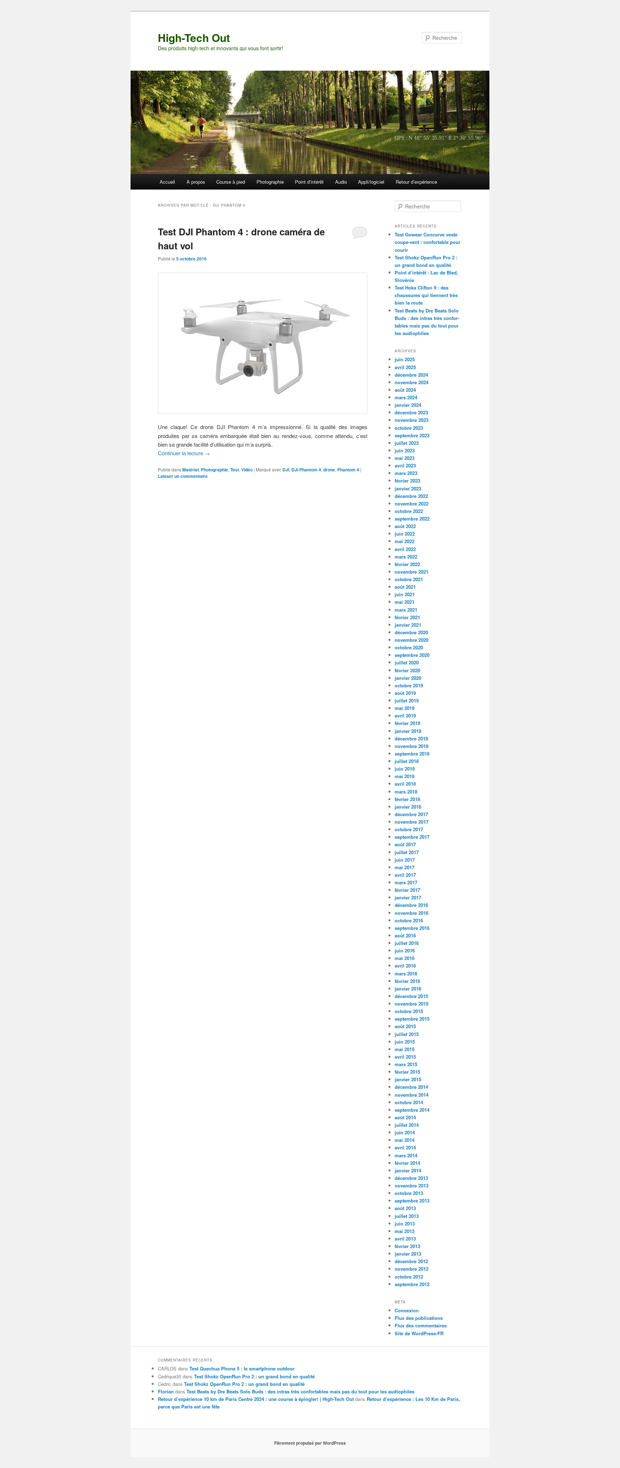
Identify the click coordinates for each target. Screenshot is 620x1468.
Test (234, 469)
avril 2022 (405, 549)
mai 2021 (404, 601)
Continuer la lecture (184, 453)
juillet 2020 (407, 662)
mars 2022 (406, 556)
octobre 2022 (409, 511)
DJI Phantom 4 (306, 469)
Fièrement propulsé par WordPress (310, 1443)
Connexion (407, 1310)
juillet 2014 (407, 1124)
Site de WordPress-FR (419, 1333)
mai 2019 (404, 708)
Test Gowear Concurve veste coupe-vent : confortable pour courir (427, 242)
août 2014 (405, 1117)
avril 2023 (405, 465)
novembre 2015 (411, 1003)
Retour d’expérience (416, 181)
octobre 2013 (409, 1193)
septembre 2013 (412, 1200)
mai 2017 (404, 867)
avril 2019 (405, 715)
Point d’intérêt (309, 181)
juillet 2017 (407, 852)
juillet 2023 (407, 442)
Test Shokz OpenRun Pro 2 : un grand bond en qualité (254, 1376)
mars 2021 (406, 609)
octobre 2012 (409, 1276)
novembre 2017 (411, 821)
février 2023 (407, 480)
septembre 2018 (412, 753)
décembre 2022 (411, 496)
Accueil (167, 181)
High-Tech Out (194, 37)
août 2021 (405, 586)
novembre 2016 (411, 912)
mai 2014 (404, 1140)
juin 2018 (405, 768)
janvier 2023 (408, 488)
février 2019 (407, 723)
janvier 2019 (408, 731)
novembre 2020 (411, 639)
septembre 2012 (412, 1284)
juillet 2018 (407, 761)
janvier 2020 (408, 677)
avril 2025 (405, 367)
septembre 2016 (412, 927)
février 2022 (407, 564)
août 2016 (405, 935)
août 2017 (405, 844)
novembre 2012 (411, 1268)
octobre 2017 (409, 829)
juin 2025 (405, 359)
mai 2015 (404, 1049)
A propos (196, 181)
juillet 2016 (407, 943)
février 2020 (407, 670)
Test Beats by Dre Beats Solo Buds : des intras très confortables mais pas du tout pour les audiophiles (300, 1391)
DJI (285, 469)
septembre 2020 (412, 654)
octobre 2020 (409, 647)
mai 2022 (404, 541)
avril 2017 (405, 874)
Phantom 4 (348, 469)
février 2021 (407, 617)
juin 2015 (405, 1041)
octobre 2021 (409, 579)
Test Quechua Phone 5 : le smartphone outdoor (242, 1368)
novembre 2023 (411, 420)
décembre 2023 (411, 412)
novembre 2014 (411, 1094)
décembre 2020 (411, 632)
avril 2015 (405, 1056)
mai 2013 (404, 1231)
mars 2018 (406, 791)
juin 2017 (405, 859)
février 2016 (407, 981)
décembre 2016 (411, 905)
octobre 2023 (409, 427)
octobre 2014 (409, 1102)
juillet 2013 (407, 1216)
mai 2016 (404, 958)
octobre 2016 (409, 920)
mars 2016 (406, 973)
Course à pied (230, 181)
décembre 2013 (411, 1178)
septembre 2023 (412, 435)
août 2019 (405, 693)
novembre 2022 (411, 503)
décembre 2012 (411, 1261)
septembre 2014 (412, 1109)
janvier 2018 (408, 806)
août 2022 (405, 526)
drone (329, 469)
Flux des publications (419, 1317)
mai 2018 (404, 776)
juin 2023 (405, 450)
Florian (166, 1391)
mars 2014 (406, 1155)
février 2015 (407, 1071)
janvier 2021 (408, 624)
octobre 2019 (409, 685)
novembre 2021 (411, 571)
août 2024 (405, 389)
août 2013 (405, 1208)
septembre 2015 (412, 1018)
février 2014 (407, 1162)
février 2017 (407, 889)
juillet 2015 (407, 1034)
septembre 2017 (412, 836)
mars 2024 (406, 397)
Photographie (270, 181)
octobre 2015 (409, 1011)
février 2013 (407, 1246)
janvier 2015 (408, 1079)
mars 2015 (406, 1064)
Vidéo (247, 469)
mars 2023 (406, 473)
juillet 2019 (407, 700)
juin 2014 (405, 1132)
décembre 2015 (411, 996)
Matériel (190, 469)
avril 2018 (405, 783)
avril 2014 (405, 1147)
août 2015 (405, 1026)
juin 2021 (405, 594)
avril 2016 (405, 965)
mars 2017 (406, 882)
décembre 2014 (411, 1086)
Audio (341, 181)
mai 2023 (404, 458)
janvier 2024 (408, 404)
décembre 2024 (411, 374)
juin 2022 (405, 533)
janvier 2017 (408, 897)
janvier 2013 (408, 1253)
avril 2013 (405, 1238)
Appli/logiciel (371, 181)
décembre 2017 (411, 814)
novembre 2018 (411, 746)
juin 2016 (405, 950)
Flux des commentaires (421, 1325)
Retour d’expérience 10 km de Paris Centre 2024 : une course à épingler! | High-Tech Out (256, 1399)
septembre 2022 (412, 518)
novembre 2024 (411, 382)
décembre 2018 (411, 738)
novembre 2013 (411, 1185)
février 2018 (407, 799)
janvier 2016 (408, 988)
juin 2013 (405, 1223)
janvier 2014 (408, 1170)
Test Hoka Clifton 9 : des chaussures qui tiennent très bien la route (426, 295)
